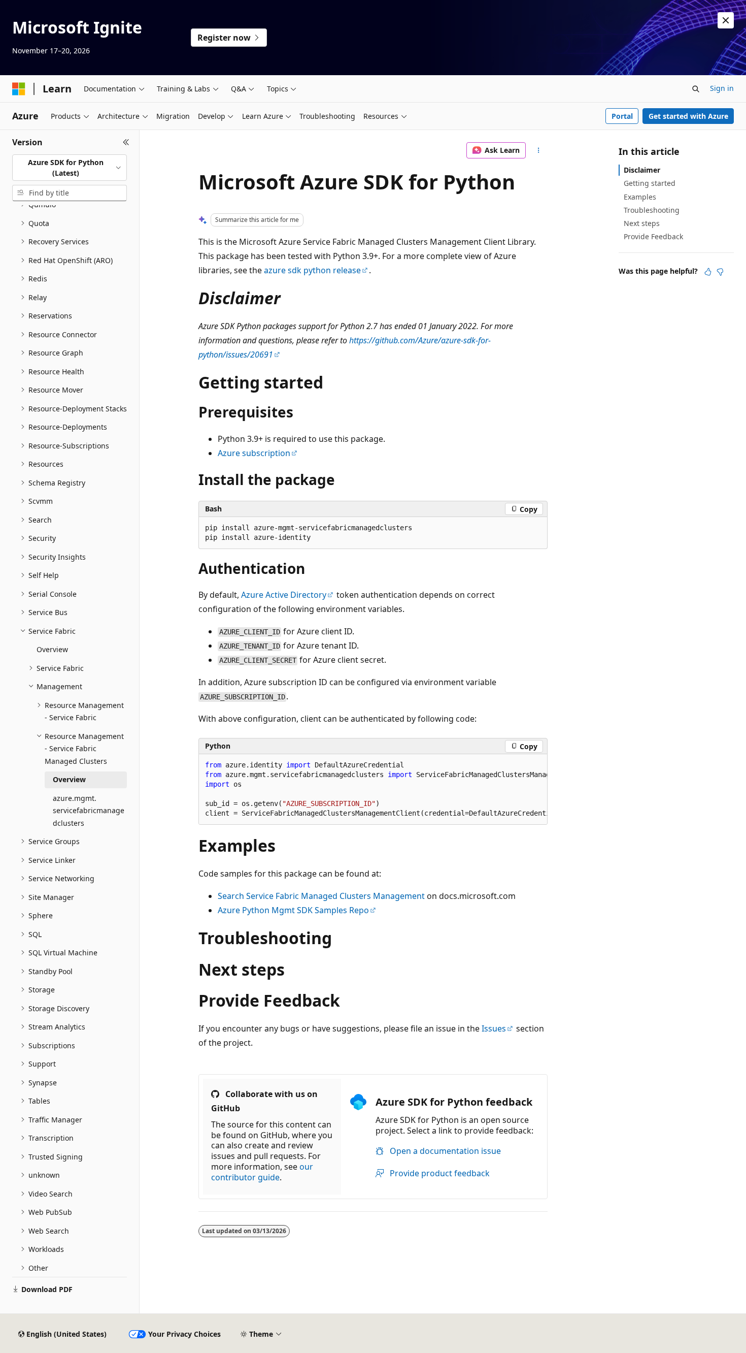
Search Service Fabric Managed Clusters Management (321, 895)
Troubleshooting (652, 210)
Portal (622, 116)
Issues (494, 1028)
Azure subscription (254, 453)
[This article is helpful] (708, 272)
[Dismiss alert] (726, 20)
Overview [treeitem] (52, 649)
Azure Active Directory (283, 594)
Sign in (722, 88)
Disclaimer (642, 170)
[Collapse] (126, 142)
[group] (373, 789)
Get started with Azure (688, 116)
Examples (640, 197)
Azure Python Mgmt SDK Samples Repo (293, 910)
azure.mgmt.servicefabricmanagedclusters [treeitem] (88, 810)
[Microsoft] (18, 88)
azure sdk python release (312, 270)
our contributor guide (262, 1172)
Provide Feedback (653, 236)
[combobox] (69, 167)
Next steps (642, 223)
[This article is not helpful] (720, 272)
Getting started (649, 183)
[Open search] (696, 89)
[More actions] (539, 150)
